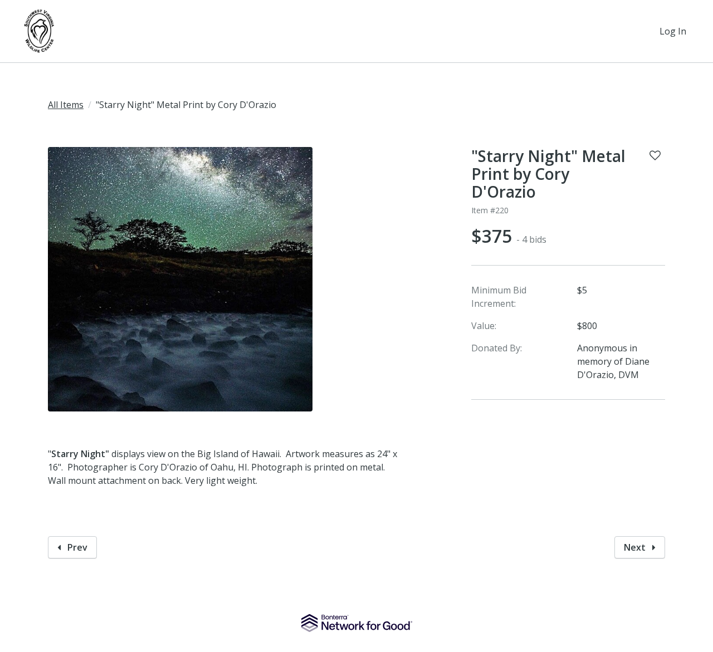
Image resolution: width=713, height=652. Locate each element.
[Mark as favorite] (655, 155)
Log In (673, 31)
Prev (76, 547)
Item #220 (490, 210)
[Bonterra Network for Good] (356, 623)
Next (636, 547)
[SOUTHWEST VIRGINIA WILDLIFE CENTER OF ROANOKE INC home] (40, 31)
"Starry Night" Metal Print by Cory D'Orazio (548, 173)
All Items (66, 105)
